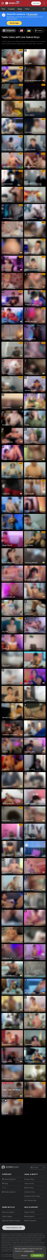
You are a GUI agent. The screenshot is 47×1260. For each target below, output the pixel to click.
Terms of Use (29, 1183)
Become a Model (8, 1212)
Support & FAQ (29, 1212)
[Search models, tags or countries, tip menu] (43, 9)
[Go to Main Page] (14, 3)
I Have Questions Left (13, 1228)
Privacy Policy (29, 1179)
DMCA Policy (28, 1188)
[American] (21, 30)
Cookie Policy (29, 1251)
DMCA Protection (30, 1221)
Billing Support (29, 1216)
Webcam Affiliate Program (11, 1221)
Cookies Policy (29, 1192)
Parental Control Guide (32, 1196)
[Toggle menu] (2, 3)
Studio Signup (7, 1216)
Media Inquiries (10, 1192)
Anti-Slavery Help (30, 1200)
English (35, 1167)
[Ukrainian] (29, 30)
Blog (6, 1183)
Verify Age (14, 23)
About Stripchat (10, 1179)
